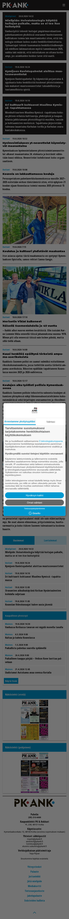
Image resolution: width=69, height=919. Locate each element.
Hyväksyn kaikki (34, 495)
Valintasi (50, 421)
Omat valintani (34, 502)
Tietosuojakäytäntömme (34, 508)
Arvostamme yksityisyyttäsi (19, 421)
